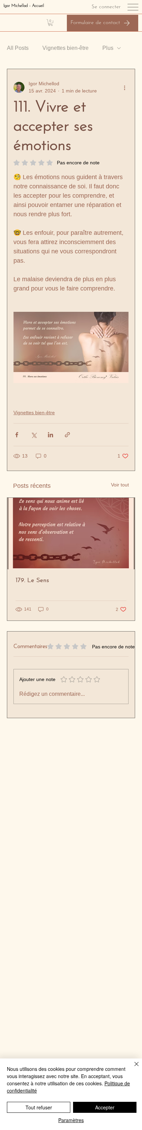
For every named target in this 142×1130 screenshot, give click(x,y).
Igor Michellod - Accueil (23, 6)
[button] (50, 22)
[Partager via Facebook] (16, 434)
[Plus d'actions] (124, 87)
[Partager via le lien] (67, 434)
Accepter (104, 1107)
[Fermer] (132, 1068)
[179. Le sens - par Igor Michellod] (71, 533)
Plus (107, 48)
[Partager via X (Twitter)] (33, 434)
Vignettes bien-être (65, 48)
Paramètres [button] (71, 1120)
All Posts (18, 48)
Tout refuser (39, 1107)
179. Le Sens (32, 581)
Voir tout (120, 484)
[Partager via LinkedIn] (50, 434)
